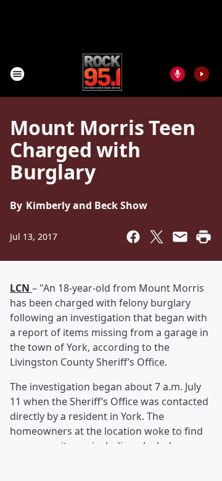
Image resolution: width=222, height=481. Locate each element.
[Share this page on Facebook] (133, 236)
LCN (21, 288)
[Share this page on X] (156, 236)
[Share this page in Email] (180, 236)
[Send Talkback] (177, 74)
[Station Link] (103, 74)
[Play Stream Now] (201, 74)
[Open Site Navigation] (17, 74)
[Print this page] (203, 236)
